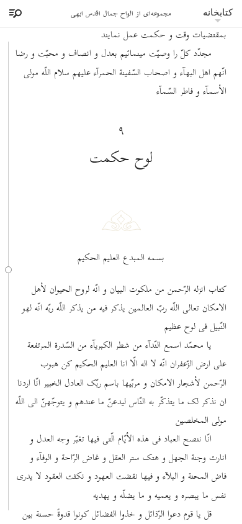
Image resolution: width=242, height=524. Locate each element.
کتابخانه (218, 12)
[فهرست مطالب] (13, 13)
